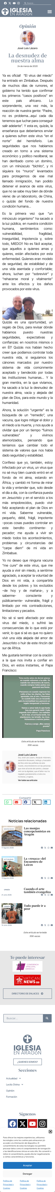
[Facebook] (5, 3)
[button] (50, 1131)
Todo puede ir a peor (35, 907)
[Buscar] (47, 1018)
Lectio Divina (13, 1084)
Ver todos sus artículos (27, 780)
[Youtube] (14, 3)
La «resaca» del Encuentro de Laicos (35, 861)
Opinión (7, 890)
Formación (11, 1096)
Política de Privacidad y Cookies (8, 1184)
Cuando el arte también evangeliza (37, 890)
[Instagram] (18, 3)
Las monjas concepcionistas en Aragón (37, 831)
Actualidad (8, 859)
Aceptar (27, 1165)
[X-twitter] (9, 3)
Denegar (27, 1173)
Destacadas (9, 829)
